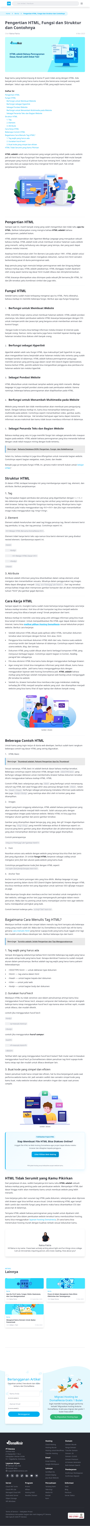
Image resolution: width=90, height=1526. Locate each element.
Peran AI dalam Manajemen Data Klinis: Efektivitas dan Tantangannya (62, 1295)
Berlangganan (24, 1414)
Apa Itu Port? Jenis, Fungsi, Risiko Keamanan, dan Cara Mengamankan (23, 1295)
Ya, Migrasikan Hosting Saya (66, 1417)
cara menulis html (21, 930)
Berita (17, 13)
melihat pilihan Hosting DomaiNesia (42, 624)
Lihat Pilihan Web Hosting (45, 1154)
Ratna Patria (45, 1245)
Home (8, 13)
